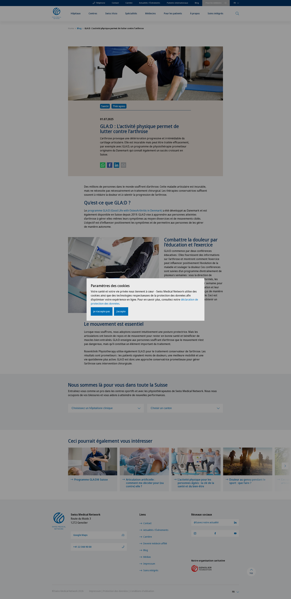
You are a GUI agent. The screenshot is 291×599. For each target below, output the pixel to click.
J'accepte (121, 311)
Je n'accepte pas (101, 311)
